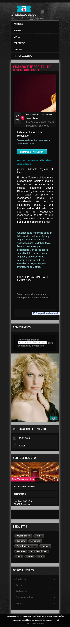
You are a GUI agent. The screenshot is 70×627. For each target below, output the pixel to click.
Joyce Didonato (23, 536)
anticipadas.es (23, 160)
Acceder (18, 49)
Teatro (36, 585)
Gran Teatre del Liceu (23, 479)
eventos (35, 160)
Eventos (18, 30)
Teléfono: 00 (20, 494)
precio (30, 556)
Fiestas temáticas (36, 597)
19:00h (22, 445)
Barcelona (35, 541)
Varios (36, 603)
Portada (18, 24)
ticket (19, 556)
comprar (45, 546)
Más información (35, 623)
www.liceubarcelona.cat (25, 486)
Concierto (21, 541)
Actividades (36, 591)
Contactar (19, 43)
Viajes (17, 37)
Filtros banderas (23, 56)
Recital (39, 536)
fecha (41, 556)
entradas (21, 551)
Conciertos (36, 579)
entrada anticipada (39, 551)
